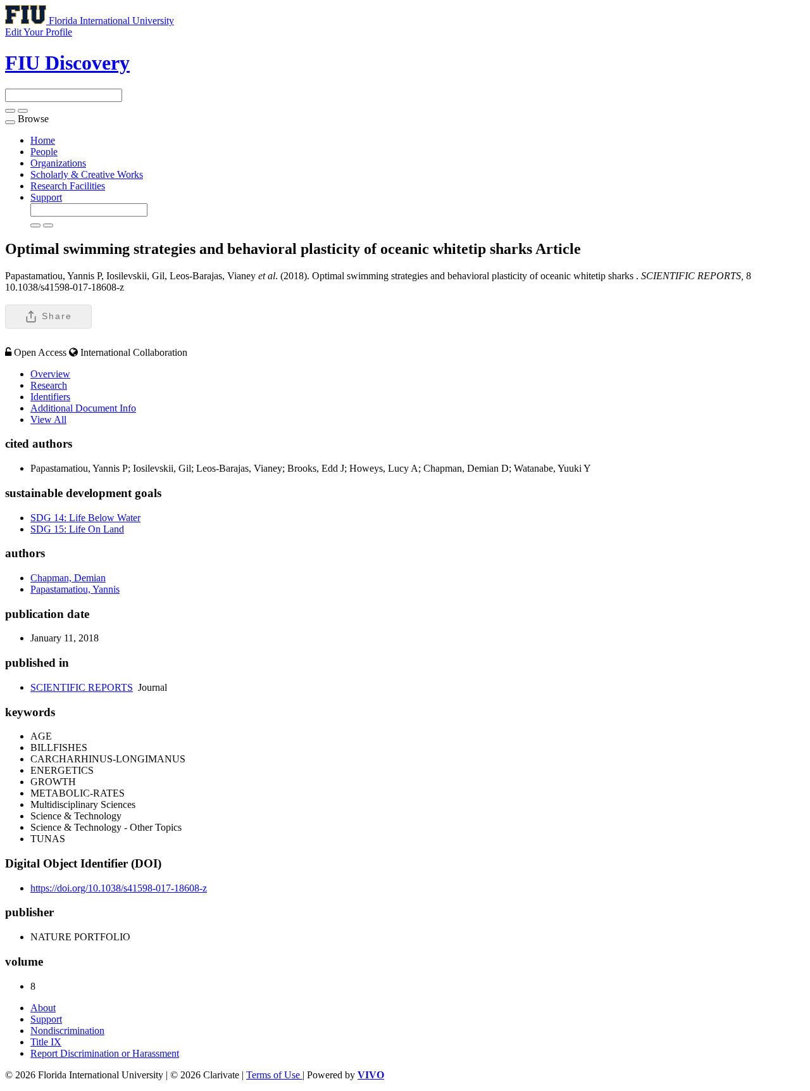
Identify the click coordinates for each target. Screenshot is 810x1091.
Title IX (45, 1042)
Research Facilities (67, 185)
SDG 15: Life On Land (77, 529)
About (43, 1007)
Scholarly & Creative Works (86, 174)
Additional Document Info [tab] (83, 408)
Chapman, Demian (68, 577)
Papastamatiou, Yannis (75, 589)
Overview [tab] (50, 374)
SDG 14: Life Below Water (85, 517)
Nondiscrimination (67, 1030)
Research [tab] (48, 385)
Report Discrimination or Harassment (104, 1053)
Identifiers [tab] (50, 396)
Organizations (58, 163)
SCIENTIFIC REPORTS (81, 687)
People (44, 151)
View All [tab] (48, 419)
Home (42, 140)
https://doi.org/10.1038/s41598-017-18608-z (118, 888)
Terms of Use (274, 1074)
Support (46, 197)
